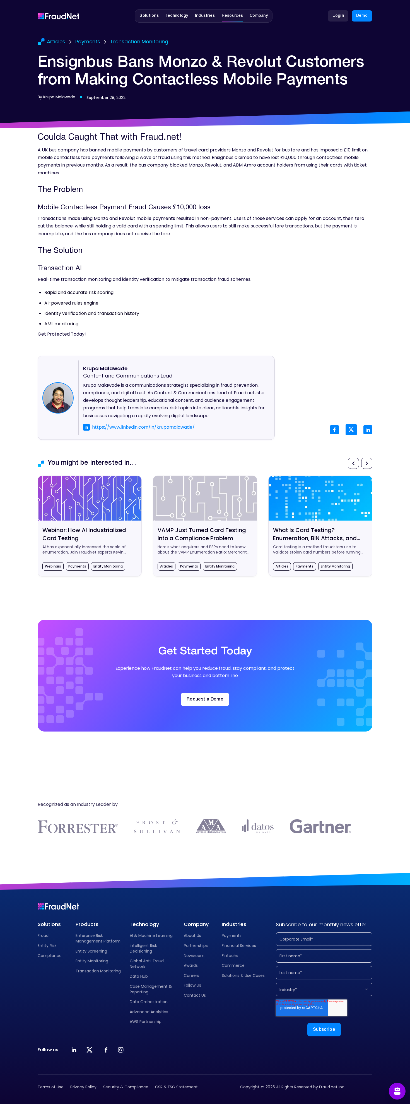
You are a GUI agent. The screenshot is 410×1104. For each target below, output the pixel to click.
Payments (232, 935)
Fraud (43, 935)
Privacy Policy (83, 1087)
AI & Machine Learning (151, 935)
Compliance (50, 955)
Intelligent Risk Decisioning (143, 948)
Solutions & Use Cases (243, 975)
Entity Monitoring (92, 961)
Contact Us (195, 995)
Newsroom (194, 955)
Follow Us (192, 985)
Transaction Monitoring (98, 971)
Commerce (233, 965)
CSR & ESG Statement (176, 1087)
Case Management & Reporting (151, 989)
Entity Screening (91, 951)
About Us (192, 935)
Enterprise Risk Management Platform (98, 938)
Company (196, 924)
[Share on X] (351, 429)
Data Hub (139, 976)
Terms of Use (51, 1087)
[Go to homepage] (58, 16)
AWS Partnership (145, 1021)
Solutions (49, 924)
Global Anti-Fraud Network (147, 963)
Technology (144, 924)
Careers (191, 975)
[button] (149, 16)
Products (87, 924)
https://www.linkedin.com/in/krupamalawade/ (143, 427)
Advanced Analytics (149, 1012)
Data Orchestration (149, 1002)
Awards (191, 965)
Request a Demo (205, 699)
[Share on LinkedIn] (367, 429)
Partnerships (196, 945)
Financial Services (239, 945)
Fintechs (230, 955)
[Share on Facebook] (334, 429)
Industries (234, 924)
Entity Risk (47, 945)
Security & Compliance (125, 1087)
